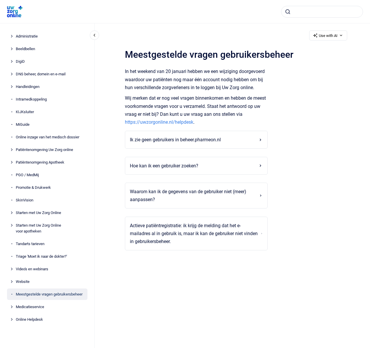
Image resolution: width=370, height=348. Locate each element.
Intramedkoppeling (31, 99)
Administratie (27, 36)
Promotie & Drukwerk (33, 187)
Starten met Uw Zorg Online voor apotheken (38, 228)
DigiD (20, 61)
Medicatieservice (30, 306)
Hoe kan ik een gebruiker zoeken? (164, 166)
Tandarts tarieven (30, 243)
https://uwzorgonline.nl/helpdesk (159, 122)
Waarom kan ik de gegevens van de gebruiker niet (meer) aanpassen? (188, 195)
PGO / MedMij (27, 175)
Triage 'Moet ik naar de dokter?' (41, 256)
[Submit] (287, 11)
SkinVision (24, 200)
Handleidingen (27, 86)
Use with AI (328, 35)
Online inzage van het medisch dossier (47, 137)
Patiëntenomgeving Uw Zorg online (44, 149)
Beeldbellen (25, 49)
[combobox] (322, 11)
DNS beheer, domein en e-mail (41, 74)
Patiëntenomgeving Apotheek (40, 162)
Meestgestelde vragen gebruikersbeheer (49, 294)
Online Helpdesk (29, 319)
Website (23, 281)
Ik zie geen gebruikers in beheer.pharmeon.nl (175, 139)
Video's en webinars (32, 268)
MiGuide (23, 124)
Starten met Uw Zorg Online (38, 213)
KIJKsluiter (25, 112)
